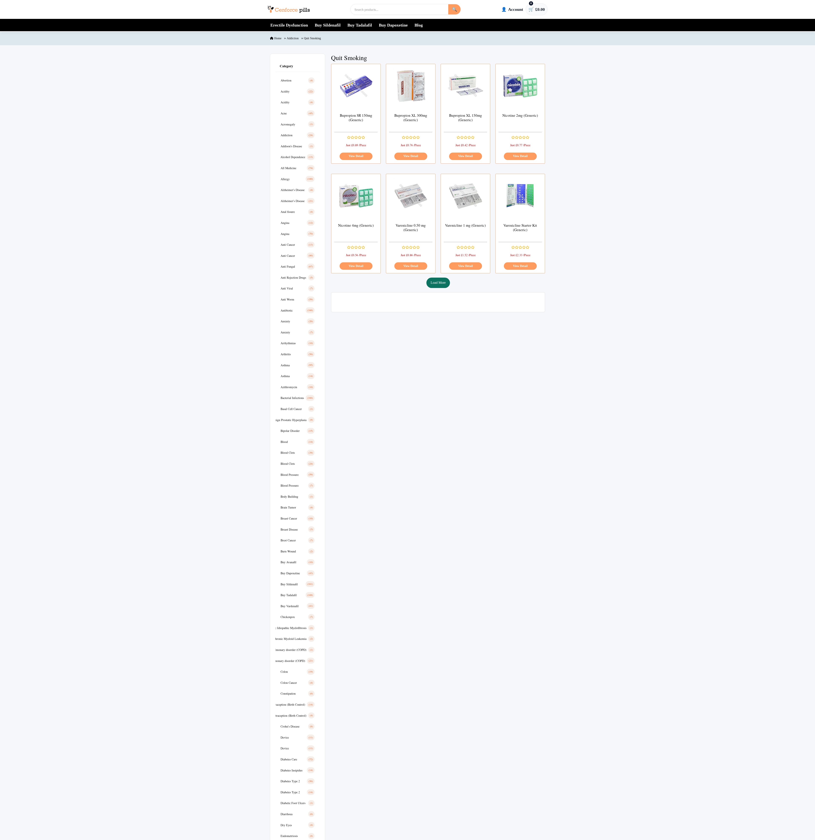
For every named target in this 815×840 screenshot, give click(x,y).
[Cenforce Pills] (288, 9)
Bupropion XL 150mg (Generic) (465, 117)
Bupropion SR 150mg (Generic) (356, 117)
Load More (438, 282)
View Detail (356, 156)
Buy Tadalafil (359, 25)
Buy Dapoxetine (393, 25)
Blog (419, 25)
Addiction (293, 38)
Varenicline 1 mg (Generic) (465, 225)
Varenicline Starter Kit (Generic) (520, 227)
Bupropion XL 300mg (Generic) (410, 117)
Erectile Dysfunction (289, 25)
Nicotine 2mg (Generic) (520, 115)
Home (277, 38)
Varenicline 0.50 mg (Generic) (411, 227)
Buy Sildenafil (328, 25)
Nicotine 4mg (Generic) (356, 225)
